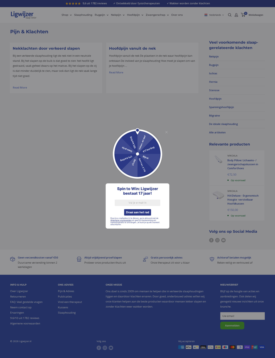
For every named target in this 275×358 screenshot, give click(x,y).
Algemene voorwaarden (121, 220)
